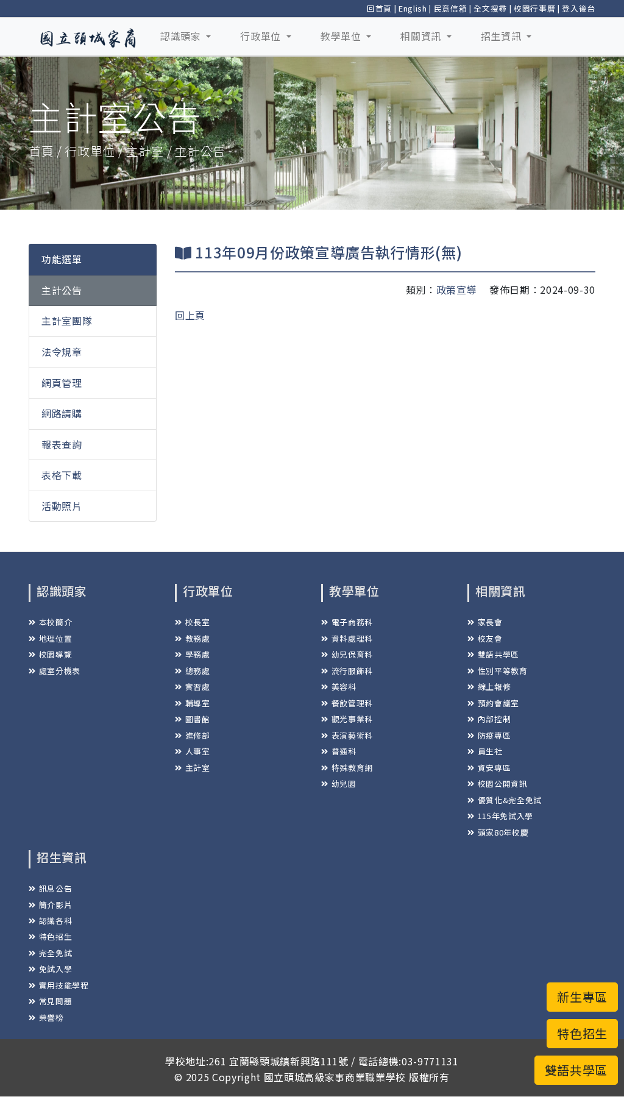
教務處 (197, 638)
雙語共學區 (498, 654)
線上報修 (494, 686)
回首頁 (379, 8)
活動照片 (61, 506)
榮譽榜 (51, 1017)
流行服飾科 (352, 670)
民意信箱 (450, 8)
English (413, 8)
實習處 (197, 686)
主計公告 (61, 290)
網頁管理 (61, 382)
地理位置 (55, 638)
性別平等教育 (503, 670)
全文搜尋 (490, 8)
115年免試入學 (505, 816)
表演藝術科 (352, 735)
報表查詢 (61, 444)
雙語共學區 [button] (576, 1070)
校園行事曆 (534, 8)
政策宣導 (456, 289)
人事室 (197, 751)
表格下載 (61, 474)
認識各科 (55, 920)
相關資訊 (422, 36)
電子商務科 (352, 622)
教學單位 (342, 36)
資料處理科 (352, 638)
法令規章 (61, 351)
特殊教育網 (352, 767)
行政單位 (261, 36)
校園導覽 (55, 654)
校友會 (490, 638)
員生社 (490, 751)
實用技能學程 (64, 985)
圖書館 (197, 719)
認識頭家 (182, 36)
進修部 (197, 735)
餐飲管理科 (352, 703)
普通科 (344, 751)
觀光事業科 (352, 719)
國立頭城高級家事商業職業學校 (335, 1077)
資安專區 (494, 767)
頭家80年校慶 (503, 832)
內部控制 (494, 719)
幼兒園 (344, 783)
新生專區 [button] (582, 997)
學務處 (197, 654)
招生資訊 (502, 36)
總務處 (197, 670)
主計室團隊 (66, 320)
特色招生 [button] (582, 1033)
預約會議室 (498, 703)
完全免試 (55, 953)
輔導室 (197, 703)
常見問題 (55, 1001)
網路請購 (61, 413)
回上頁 (190, 315)
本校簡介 (55, 622)
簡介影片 (55, 905)
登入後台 (578, 8)
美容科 (344, 686)
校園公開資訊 (503, 783)
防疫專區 (494, 735)
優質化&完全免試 (510, 800)
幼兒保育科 (352, 654)
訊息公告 (55, 888)
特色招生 (55, 936)
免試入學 (55, 969)
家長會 (490, 622)
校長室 (197, 622)
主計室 (197, 767)
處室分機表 (59, 670)
